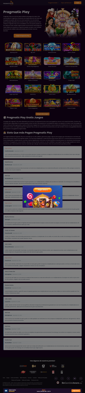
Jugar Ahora (76, 390)
